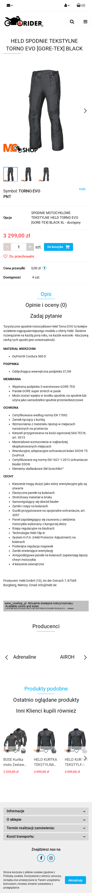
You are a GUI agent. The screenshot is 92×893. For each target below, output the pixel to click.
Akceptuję (75, 880)
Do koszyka (55, 247)
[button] (81, 5)
